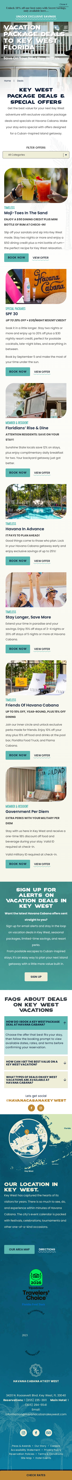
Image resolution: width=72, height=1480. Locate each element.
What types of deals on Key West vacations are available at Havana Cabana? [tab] (31, 1080)
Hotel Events (43, 1458)
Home (7, 80)
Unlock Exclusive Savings (36, 17)
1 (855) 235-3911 (35, 1400)
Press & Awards (21, 1446)
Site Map (26, 1458)
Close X (63, 4)
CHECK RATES (36, 1475)
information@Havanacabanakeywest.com (35, 1414)
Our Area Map (19, 1249)
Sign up (36, 977)
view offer (40, 258)
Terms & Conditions (50, 1454)
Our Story (40, 1446)
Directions (47, 1249)
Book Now (16, 258)
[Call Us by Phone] (57, 28)
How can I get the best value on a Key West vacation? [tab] (32, 1063)
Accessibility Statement (25, 1450)
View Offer (42, 372)
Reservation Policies (21, 1454)
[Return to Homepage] (10, 34)
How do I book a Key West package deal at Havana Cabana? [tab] (33, 1023)
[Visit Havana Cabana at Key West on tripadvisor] (48, 1432)
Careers (55, 1446)
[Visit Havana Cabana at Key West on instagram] (40, 1107)
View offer (42, 755)
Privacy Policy (52, 1450)
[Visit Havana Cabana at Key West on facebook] (31, 1107)
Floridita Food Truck (33, 1304)
